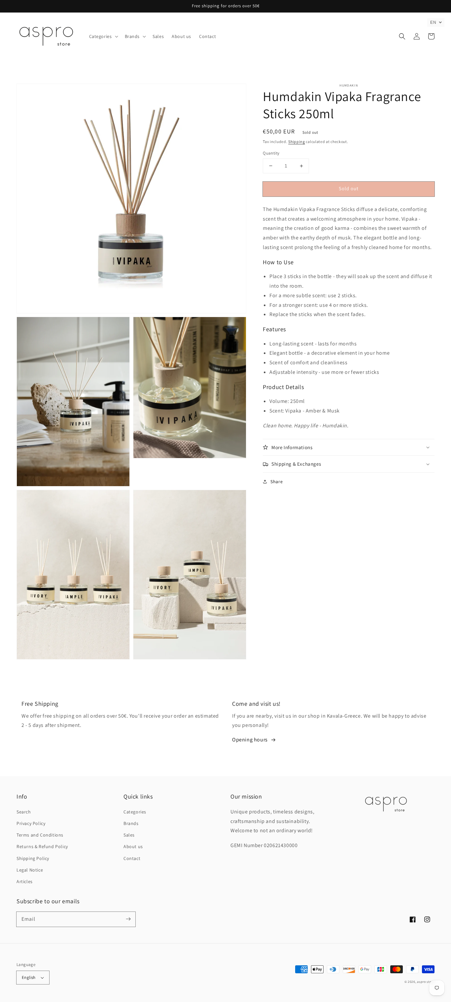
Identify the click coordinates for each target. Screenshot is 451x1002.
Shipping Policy (33, 858)
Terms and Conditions (40, 835)
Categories (134, 812)
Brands (131, 823)
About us (133, 846)
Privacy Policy (31, 823)
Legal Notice (30, 870)
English (29, 977)
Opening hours (250, 739)
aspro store (425, 982)
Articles (25, 881)
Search (24, 812)
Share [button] (276, 481)
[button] (103, 36)
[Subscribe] (128, 919)
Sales (129, 835)
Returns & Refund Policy (42, 846)
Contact (131, 858)
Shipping (296, 141)
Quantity (271, 153)
